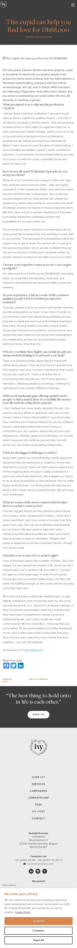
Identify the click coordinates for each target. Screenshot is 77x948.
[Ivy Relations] (3, 4)
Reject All (38, 940)
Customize (38, 930)
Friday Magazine (32, 650)
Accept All (38, 920)
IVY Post (38, 811)
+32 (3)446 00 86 (24, 860)
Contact (38, 818)
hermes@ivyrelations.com (40, 863)
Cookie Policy (22, 912)
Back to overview (38, 679)
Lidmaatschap (38, 797)
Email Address (9, 885)
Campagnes (38, 790)
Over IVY (38, 777)
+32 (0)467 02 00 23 (50, 860)
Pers (38, 804)
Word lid (38, 714)
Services (38, 784)
